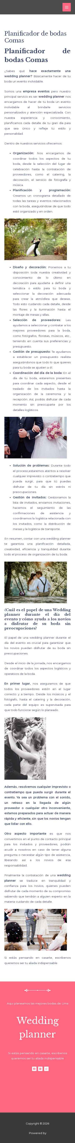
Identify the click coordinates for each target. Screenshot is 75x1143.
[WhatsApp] (46, 1069)
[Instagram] (40, 1069)
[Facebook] (34, 1069)
